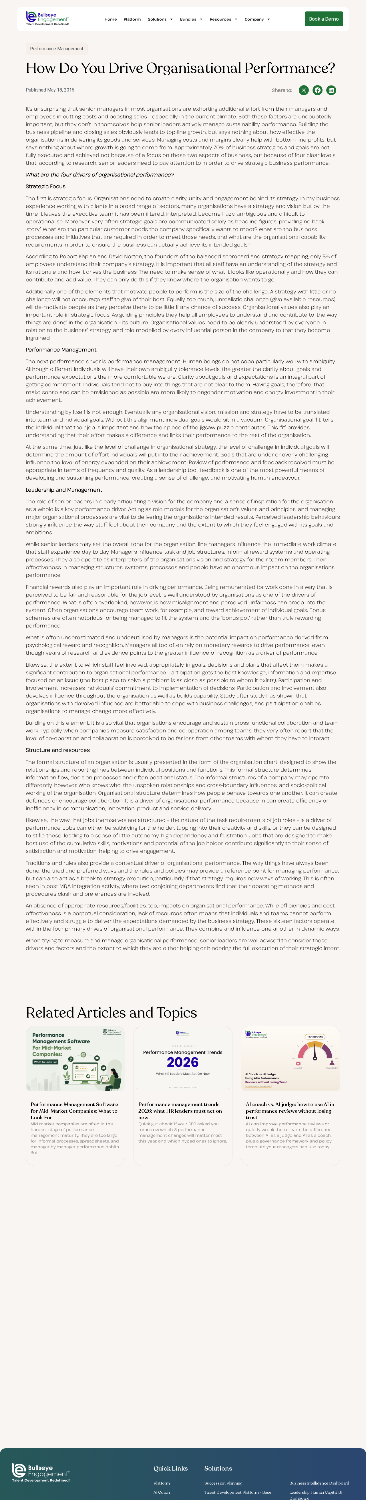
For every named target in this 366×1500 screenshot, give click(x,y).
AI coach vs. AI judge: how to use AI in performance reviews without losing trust (290, 1111)
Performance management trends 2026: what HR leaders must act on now (180, 1111)
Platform (132, 19)
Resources (220, 19)
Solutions (157, 19)
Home (111, 19)
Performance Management (56, 48)
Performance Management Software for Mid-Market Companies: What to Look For (74, 1111)
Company (254, 19)
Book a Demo (324, 19)
